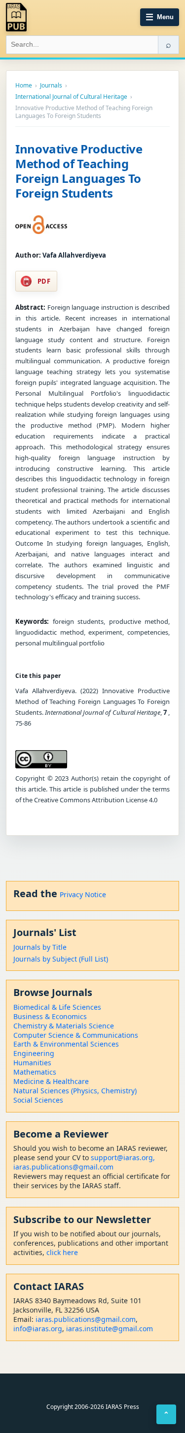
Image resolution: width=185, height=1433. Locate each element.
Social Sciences (38, 1100)
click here (62, 1252)
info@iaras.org (37, 1328)
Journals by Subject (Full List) (60, 959)
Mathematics (34, 1072)
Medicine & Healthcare (51, 1081)
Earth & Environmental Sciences (66, 1044)
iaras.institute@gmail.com (109, 1328)
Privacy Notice (83, 894)
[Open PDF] (41, 224)
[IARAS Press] (16, 17)
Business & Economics (50, 1016)
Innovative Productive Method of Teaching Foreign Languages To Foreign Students (78, 171)
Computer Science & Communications (75, 1035)
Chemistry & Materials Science (63, 1025)
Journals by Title (40, 947)
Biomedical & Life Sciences (57, 1007)
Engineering (33, 1053)
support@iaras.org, (123, 1157)
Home (23, 85)
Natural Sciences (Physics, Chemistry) (75, 1090)
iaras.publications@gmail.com (63, 1166)
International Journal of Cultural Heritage (71, 97)
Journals (51, 85)
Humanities (32, 1062)
